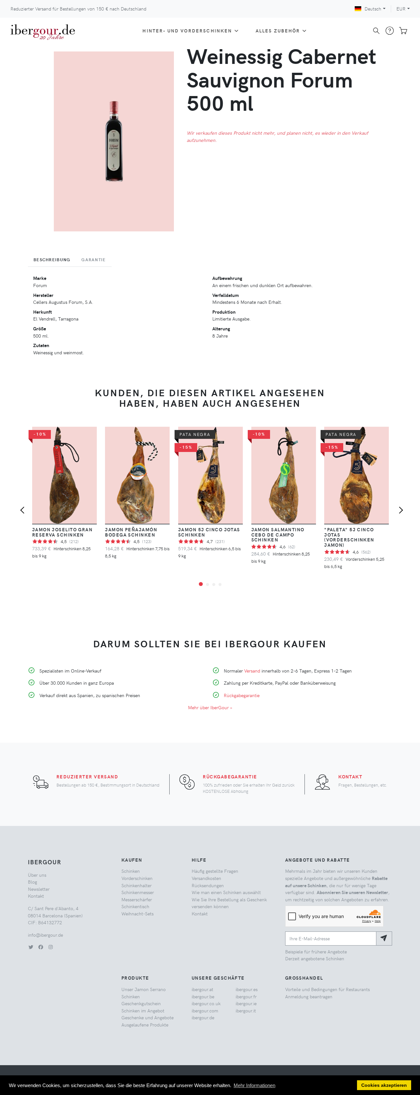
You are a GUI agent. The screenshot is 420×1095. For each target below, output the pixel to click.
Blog (32, 881)
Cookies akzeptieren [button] (384, 1085)
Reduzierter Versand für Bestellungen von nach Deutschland (78, 8)
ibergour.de (203, 1017)
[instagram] (50, 947)
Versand (252, 670)
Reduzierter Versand (87, 776)
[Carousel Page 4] (220, 584)
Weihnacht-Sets (137, 913)
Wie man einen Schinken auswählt (226, 892)
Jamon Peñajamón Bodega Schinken (131, 532)
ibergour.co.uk (206, 1003)
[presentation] (23, 511)
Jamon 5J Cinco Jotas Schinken (209, 532)
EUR (401, 8)
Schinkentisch (135, 906)
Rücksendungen (208, 885)
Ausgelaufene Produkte (144, 1024)
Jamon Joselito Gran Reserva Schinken (62, 532)
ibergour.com (205, 1010)
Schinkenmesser (137, 892)
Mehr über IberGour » (210, 707)
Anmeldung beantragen (308, 996)
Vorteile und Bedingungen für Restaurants (327, 989)
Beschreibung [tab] (51, 260)
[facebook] (41, 947)
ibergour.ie (246, 1003)
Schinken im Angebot (142, 1010)
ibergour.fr (246, 996)
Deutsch (373, 8)
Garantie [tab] (93, 260)
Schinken (130, 871)
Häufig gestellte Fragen (215, 871)
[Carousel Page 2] (207, 584)
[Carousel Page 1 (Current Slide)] (201, 584)
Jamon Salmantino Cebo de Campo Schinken (277, 534)
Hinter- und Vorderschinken (187, 30)
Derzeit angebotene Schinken (314, 958)
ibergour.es (247, 989)
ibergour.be (203, 996)
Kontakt (350, 776)
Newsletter (39, 889)
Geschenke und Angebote (147, 1017)
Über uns (37, 874)
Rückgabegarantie (242, 695)
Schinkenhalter (136, 885)
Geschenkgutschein (141, 1003)
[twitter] (31, 947)
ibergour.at (202, 989)
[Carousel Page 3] (213, 584)
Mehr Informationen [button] (254, 1085)
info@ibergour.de (45, 934)
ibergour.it (246, 1010)
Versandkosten (206, 878)
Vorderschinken (137, 878)
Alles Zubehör (278, 30)
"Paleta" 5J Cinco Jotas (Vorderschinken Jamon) (349, 537)
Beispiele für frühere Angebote (316, 951)
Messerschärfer (136, 899)
